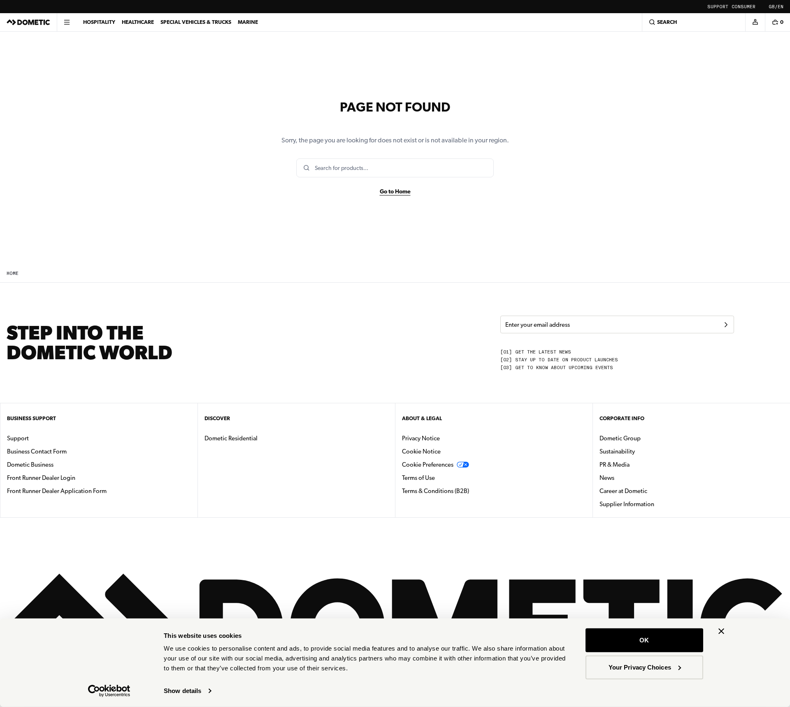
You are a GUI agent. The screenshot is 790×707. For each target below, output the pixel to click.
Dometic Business (56, 464)
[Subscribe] (726, 325)
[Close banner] (721, 631)
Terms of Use (418, 477)
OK (644, 640)
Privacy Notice (421, 438)
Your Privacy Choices (640, 666)
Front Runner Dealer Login (41, 477)
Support (717, 7)
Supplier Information (626, 504)
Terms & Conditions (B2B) (435, 491)
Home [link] (13, 273)
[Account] (755, 22)
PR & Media (640, 464)
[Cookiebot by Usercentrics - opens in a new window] (109, 691)
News (632, 477)
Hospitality (99, 22)
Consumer (743, 7)
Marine (248, 22)
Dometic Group (645, 438)
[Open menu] (67, 22)
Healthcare (138, 22)
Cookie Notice (421, 451)
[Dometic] (28, 22)
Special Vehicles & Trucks (195, 22)
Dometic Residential (256, 438)
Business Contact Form (37, 451)
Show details (182, 690)
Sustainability (617, 451)
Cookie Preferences (427, 464)
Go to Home (395, 191)
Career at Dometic (649, 491)
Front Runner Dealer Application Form (57, 491)
